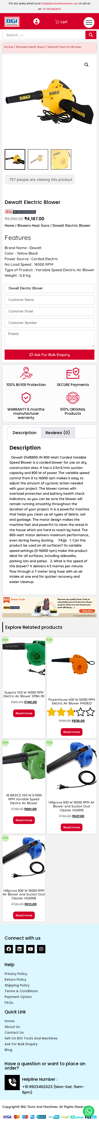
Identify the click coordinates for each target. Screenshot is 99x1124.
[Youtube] (30, 949)
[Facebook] (9, 949)
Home (8, 47)
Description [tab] (24, 432)
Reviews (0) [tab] (58, 432)
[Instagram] (41, 949)
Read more (24, 713)
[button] (86, 65)
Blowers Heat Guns (30, 47)
